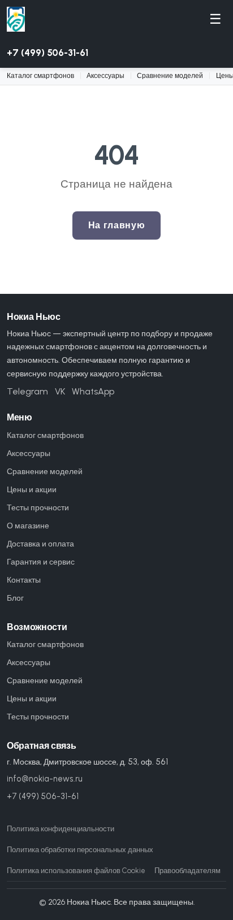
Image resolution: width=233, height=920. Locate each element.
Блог (15, 598)
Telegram (27, 391)
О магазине (28, 525)
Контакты (24, 580)
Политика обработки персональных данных (80, 849)
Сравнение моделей (170, 75)
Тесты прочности (38, 507)
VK (60, 391)
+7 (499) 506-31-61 (47, 52)
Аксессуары (105, 75)
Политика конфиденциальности (60, 828)
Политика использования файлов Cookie (76, 870)
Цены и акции (32, 489)
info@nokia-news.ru (45, 779)
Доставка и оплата (40, 544)
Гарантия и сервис (41, 562)
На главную (116, 225)
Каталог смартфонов (40, 75)
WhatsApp (93, 391)
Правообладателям (187, 870)
